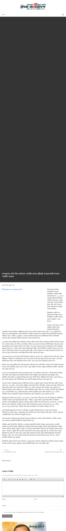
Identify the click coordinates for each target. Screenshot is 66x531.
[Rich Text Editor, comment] (33, 488)
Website (4, 505)
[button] (4, 479)
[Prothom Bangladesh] (33, 6)
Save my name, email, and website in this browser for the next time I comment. (24, 512)
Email (36, 499)
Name (4, 499)
